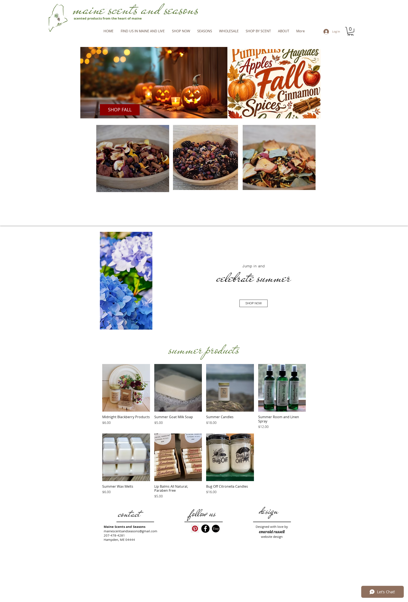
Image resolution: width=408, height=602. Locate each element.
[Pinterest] (195, 528)
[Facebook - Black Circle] (205, 528)
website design (272, 536)
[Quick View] (126, 388)
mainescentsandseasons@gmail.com (130, 531)
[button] (204, 31)
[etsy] (216, 528)
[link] (350, 31)
